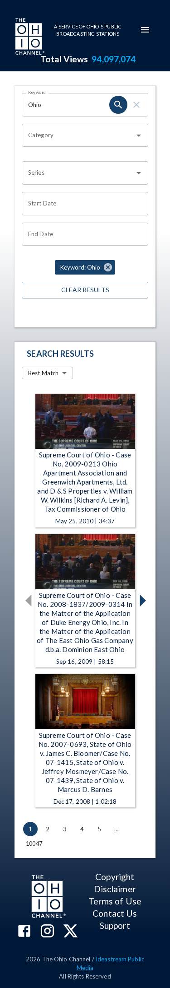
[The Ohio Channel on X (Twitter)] (70, 932)
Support (115, 925)
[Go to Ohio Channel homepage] (29, 37)
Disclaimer (115, 889)
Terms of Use (114, 901)
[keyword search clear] (136, 105)
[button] (85, 267)
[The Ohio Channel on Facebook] (24, 932)
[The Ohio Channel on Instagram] (47, 932)
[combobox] (78, 135)
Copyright (114, 876)
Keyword (37, 92)
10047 (34, 843)
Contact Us (114, 913)
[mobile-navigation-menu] (145, 30)
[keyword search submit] (118, 105)
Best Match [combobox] (43, 373)
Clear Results (85, 290)
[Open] (138, 135)
